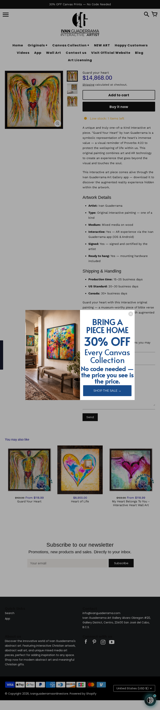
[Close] (130, 314)
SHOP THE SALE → (107, 390)
